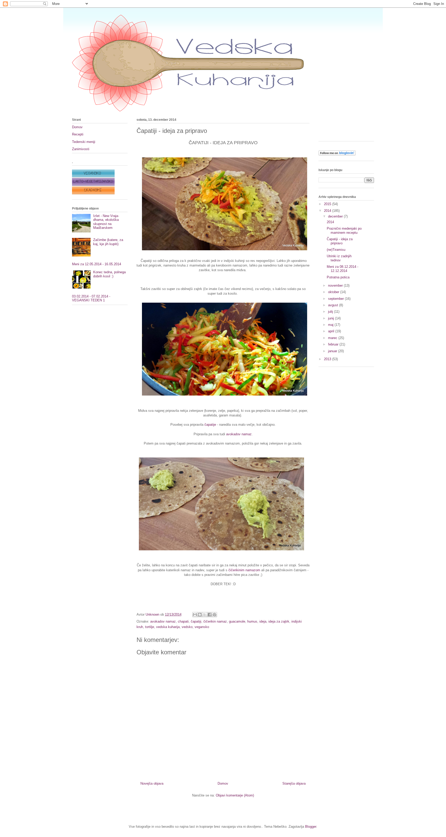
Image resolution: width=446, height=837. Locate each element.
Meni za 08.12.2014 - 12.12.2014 (342, 269)
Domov (223, 783)
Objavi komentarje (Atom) (235, 795)
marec (333, 338)
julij (331, 311)
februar (333, 344)
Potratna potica (338, 277)
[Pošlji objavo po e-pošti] (194, 614)
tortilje (149, 627)
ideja (262, 621)
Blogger (310, 826)
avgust (333, 305)
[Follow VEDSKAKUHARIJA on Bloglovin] (337, 154)
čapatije (210, 424)
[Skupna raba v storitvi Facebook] (209, 614)
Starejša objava (294, 783)
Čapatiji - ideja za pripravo (340, 241)
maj (331, 325)
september (336, 299)
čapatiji (196, 621)
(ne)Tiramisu (336, 250)
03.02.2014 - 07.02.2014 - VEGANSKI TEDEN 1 (91, 298)
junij (331, 318)
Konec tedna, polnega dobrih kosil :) (109, 274)
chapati (183, 621)
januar (333, 351)
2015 (328, 204)
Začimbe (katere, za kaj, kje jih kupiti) (108, 242)
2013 (328, 359)
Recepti (77, 134)
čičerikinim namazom (244, 570)
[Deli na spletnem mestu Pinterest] (214, 614)
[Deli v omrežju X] (204, 614)
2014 (328, 211)
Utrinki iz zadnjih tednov (339, 258)
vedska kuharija (168, 627)
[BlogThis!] (199, 614)
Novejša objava (151, 783)
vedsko (187, 627)
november (336, 285)
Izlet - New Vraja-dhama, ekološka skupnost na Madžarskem (106, 222)
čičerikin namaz (215, 621)
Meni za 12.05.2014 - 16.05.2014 (96, 264)
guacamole (237, 621)
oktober (334, 292)
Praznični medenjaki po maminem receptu (344, 231)
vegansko (202, 627)
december (336, 216)
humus (252, 621)
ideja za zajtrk (278, 621)
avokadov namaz (239, 434)
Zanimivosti (80, 149)
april (331, 331)
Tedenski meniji (83, 142)
